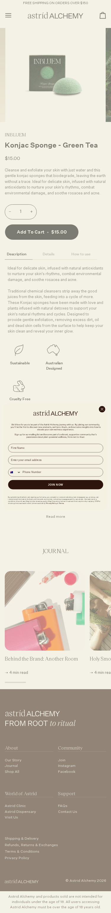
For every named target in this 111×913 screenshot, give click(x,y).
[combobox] (14, 472)
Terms (60, 503)
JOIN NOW (55, 484)
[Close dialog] (102, 409)
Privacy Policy (51, 503)
